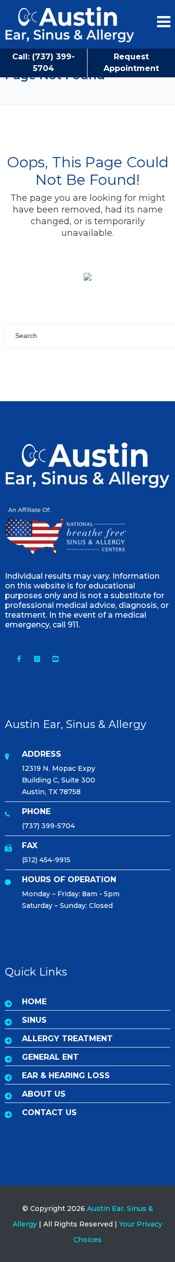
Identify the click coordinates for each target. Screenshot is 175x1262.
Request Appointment (131, 62)
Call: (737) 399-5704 (43, 62)
